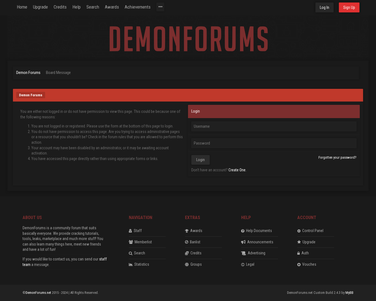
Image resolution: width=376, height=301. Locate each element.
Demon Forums (28, 72)
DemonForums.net (39, 293)
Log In (324, 7)
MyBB (349, 293)
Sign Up (349, 7)
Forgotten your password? (337, 157)
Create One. (237, 170)
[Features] (160, 7)
